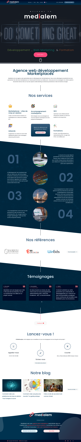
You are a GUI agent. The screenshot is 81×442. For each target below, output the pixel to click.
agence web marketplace (40, 423)
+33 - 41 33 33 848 (59, 2)
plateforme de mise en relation (36, 425)
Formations (58, 131)
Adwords (11, 131)
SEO (55, 111)
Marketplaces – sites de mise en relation (17, 112)
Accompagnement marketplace (38, 112)
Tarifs (35, 2)
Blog (38, 2)
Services (29, 2)
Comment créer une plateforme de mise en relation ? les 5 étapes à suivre (11, 396)
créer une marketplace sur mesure (47, 427)
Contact (41, 2)
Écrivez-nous (40, 359)
